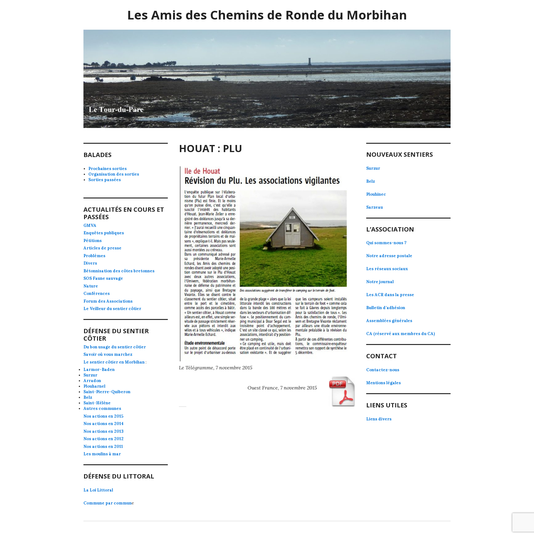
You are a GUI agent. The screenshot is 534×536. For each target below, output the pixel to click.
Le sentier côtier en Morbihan (114, 362)
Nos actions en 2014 (103, 423)
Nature (90, 286)
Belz (87, 397)
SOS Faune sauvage (103, 278)
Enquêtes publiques (103, 233)
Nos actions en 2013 (103, 431)
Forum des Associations (108, 301)
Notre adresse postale (389, 255)
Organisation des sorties (113, 174)
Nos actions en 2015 (103, 416)
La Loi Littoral (98, 490)
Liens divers (379, 419)
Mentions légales (383, 382)
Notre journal (380, 281)
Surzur (90, 375)
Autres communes (102, 408)
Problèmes (94, 255)
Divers (90, 263)
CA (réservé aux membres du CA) (400, 333)
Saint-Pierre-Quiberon (106, 391)
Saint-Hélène (97, 403)
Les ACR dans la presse (390, 294)
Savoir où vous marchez (107, 354)
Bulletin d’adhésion (385, 307)
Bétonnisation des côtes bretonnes (119, 271)
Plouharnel (94, 386)
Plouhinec (376, 194)
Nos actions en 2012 (103, 438)
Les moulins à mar (102, 454)
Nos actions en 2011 (103, 446)
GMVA (89, 225)
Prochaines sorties (107, 168)
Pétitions (92, 240)
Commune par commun (107, 503)
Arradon (92, 380)
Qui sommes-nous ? (386, 242)
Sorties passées (104, 179)
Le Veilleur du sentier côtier (112, 308)
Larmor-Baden (99, 369)
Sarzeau (374, 207)
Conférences (96, 293)
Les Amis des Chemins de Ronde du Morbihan (267, 14)
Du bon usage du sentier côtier (114, 347)
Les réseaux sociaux (387, 268)
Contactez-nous (382, 369)
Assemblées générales (389, 320)
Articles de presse (102, 248)
